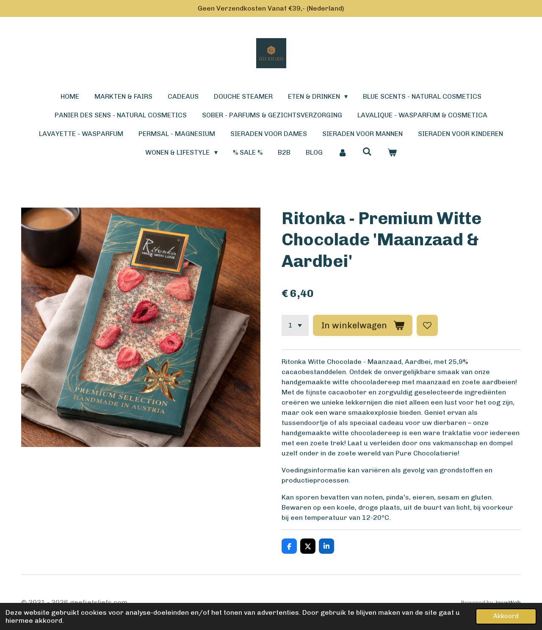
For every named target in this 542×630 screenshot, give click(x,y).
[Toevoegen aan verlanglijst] (427, 325)
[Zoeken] (367, 151)
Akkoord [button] (506, 616)
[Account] (342, 152)
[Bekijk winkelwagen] (392, 152)
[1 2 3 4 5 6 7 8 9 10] (295, 325)
